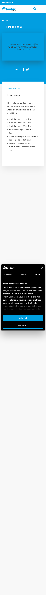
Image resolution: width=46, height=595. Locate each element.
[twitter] (28, 69)
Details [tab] (23, 275)
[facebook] (24, 69)
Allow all (23, 318)
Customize (21, 325)
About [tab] (38, 275)
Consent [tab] (8, 275)
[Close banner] (42, 268)
